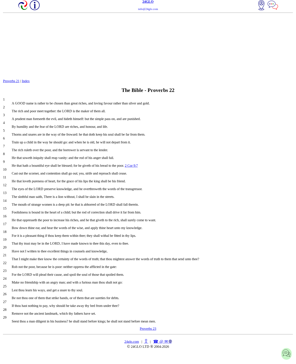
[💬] (273, 5)
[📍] (261, 5)
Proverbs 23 (148, 328)
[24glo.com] (23, 5)
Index (26, 81)
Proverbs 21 (11, 81)
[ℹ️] (34, 5)
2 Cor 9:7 (131, 165)
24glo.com (131, 341)
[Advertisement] (148, 45)
